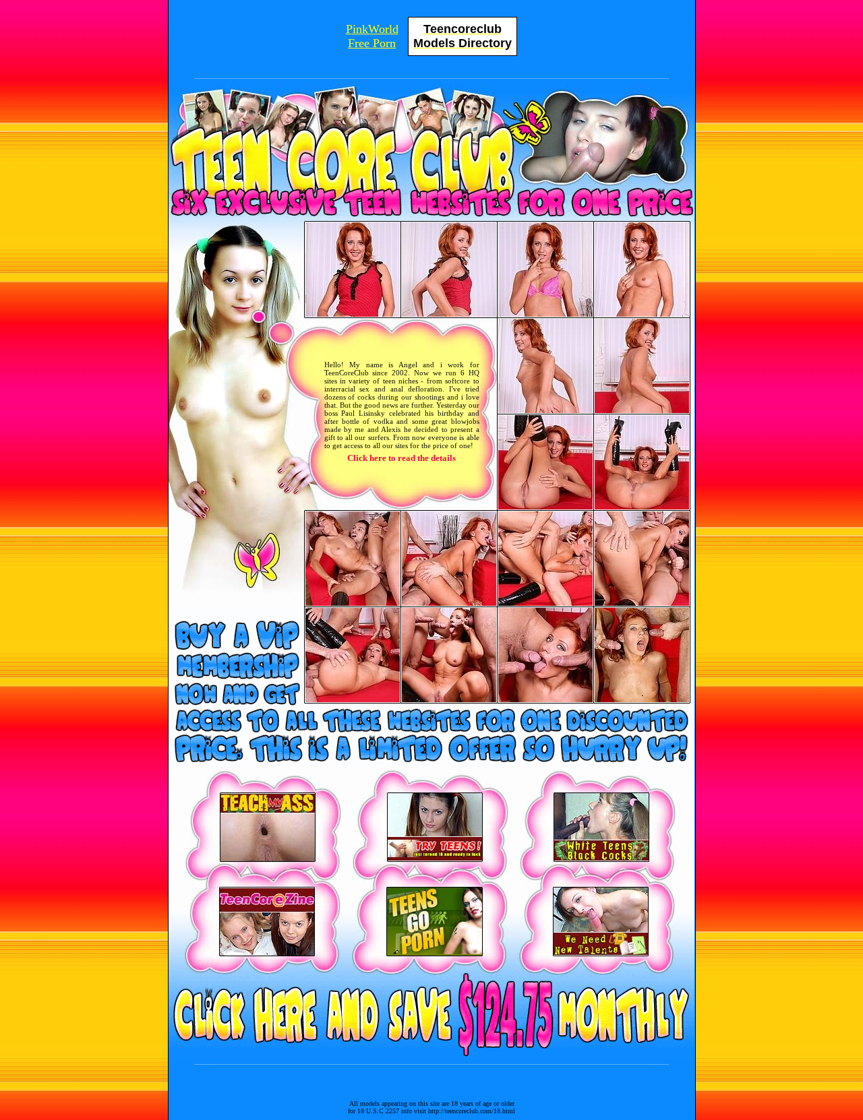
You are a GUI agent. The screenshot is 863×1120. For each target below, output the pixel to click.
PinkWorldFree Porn (372, 36)
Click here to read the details (401, 458)
